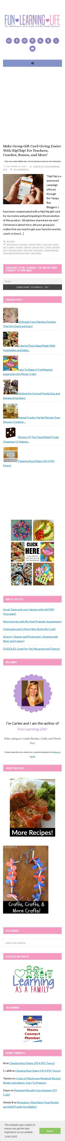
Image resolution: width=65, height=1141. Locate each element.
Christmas (35, 244)
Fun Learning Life (32, 21)
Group (27, 247)
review (11, 241)
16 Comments (21, 169)
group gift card (41, 247)
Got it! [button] (50, 1131)
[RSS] (40, 41)
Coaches (47, 244)
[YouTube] (32, 49)
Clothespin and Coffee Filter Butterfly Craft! (29, 629)
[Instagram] (25, 41)
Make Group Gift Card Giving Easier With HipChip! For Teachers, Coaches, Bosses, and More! (32, 150)
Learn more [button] (11, 1136)
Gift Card (8, 247)
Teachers (35, 253)
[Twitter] (56, 41)
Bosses (24, 244)
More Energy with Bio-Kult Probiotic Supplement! (32, 621)
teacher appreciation (16, 253)
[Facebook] (17, 41)
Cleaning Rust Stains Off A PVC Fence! (32, 1063)
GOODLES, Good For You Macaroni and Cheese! (31, 648)
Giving (19, 247)
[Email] (9, 41)
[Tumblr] (48, 41)
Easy (55, 244)
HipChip (28, 250)
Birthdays (13, 244)
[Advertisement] (32, 105)
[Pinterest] (32, 41)
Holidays (38, 250)
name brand (51, 250)
